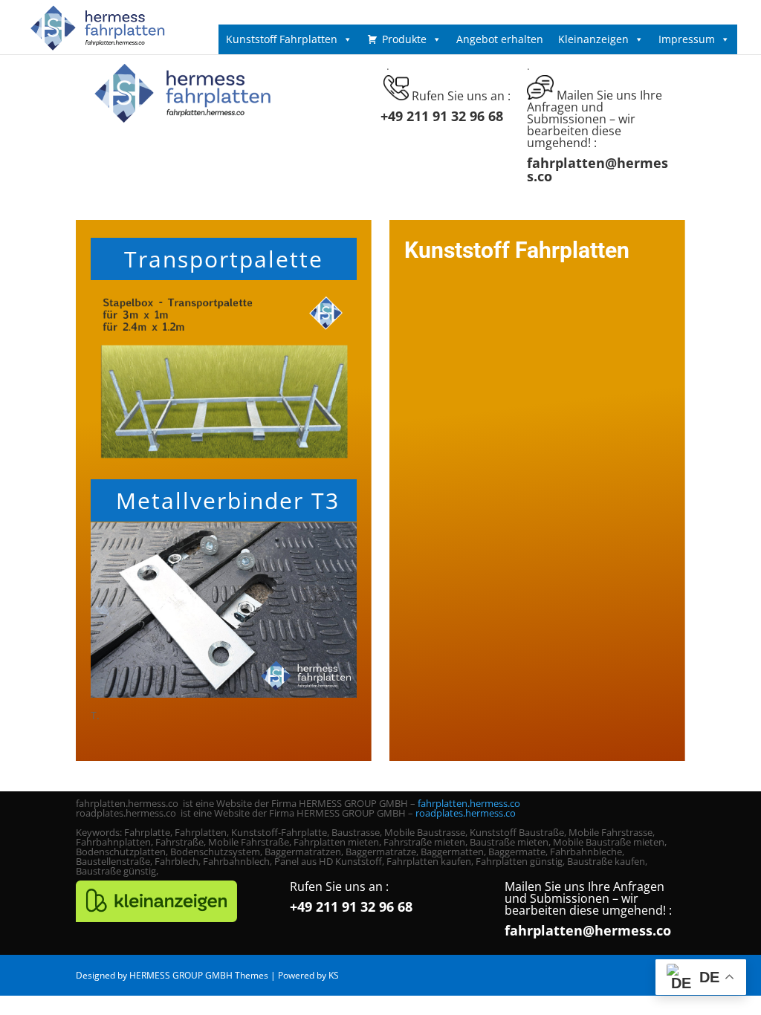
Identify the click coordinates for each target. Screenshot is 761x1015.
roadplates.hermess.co (465, 813)
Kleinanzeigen (593, 39)
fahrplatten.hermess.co (469, 803)
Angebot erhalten (499, 39)
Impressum (686, 39)
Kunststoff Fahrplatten (281, 39)
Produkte (404, 39)
